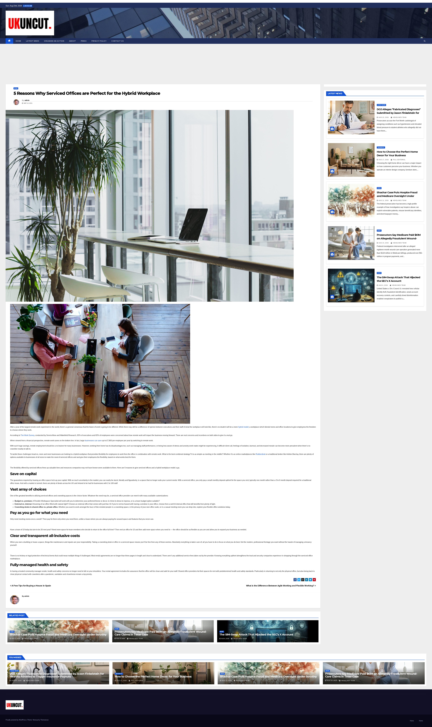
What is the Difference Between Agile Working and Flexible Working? (280, 585)
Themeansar (44, 720)
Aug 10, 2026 (384, 243)
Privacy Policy (98, 41)
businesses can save (93, 441)
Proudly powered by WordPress (16, 720)
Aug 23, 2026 (384, 117)
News (16, 88)
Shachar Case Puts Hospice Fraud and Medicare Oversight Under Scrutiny (58, 634)
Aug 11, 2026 (384, 200)
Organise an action (54, 41)
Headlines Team (31, 638)
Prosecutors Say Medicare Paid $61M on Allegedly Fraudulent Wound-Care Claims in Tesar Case (161, 633)
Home (18, 41)
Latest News (32, 41)
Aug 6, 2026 (383, 285)
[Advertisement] (216, 60)
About (72, 41)
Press (84, 41)
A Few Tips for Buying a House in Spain (31, 585)
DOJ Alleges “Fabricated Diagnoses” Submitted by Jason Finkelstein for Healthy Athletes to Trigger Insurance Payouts (57, 675)
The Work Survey (27, 435)
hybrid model (243, 427)
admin (27, 100)
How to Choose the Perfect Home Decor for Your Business (153, 676)
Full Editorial (399, 159)
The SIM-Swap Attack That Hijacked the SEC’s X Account (256, 634)
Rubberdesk (261, 454)
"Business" (380, 147)
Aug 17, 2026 (384, 159)
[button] (424, 41)
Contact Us (117, 41)
